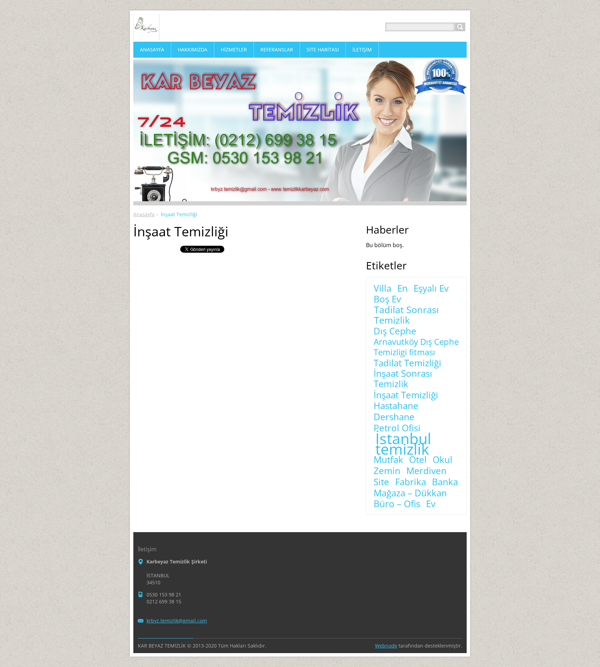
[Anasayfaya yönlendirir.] (146, 35)
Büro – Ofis (397, 504)
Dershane (394, 417)
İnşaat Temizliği (406, 395)
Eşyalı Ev (431, 288)
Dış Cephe (395, 331)
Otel (418, 460)
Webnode (386, 645)
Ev (430, 504)
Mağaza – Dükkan (410, 493)
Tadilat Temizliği (407, 363)
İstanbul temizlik (403, 443)
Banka (445, 482)
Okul (442, 460)
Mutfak (388, 460)
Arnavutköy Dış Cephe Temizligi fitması (416, 346)
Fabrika (410, 482)
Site (381, 482)
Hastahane (396, 406)
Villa (382, 288)
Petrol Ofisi (397, 428)
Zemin (387, 471)
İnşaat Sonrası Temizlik (403, 378)
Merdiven (426, 471)
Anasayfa (144, 214)
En (402, 288)
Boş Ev (387, 299)
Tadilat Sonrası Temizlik (406, 314)
